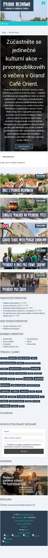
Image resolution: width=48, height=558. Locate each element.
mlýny (11, 373)
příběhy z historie (18, 385)
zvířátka (5, 406)
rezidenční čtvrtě (33, 385)
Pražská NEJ (7, 339)
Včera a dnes (31, 344)
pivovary (19, 379)
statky (3, 397)
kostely (35, 368)
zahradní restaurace (16, 401)
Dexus (27, 530)
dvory (34, 358)
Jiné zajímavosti (32, 339)
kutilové (4, 373)
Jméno (6, 431)
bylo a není (24, 358)
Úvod (4, 32)
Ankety (29, 341)
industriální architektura (32, 363)
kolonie (26, 369)
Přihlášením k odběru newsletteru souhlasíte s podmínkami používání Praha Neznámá (22, 445)
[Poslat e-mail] (6, 536)
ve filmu (21, 397)
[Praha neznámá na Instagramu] (8, 539)
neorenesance (21, 373)
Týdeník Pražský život (10, 346)
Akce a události (8, 341)
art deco (4, 358)
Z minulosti (7, 344)
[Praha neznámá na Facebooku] (15, 536)
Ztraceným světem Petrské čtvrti (14, 308)
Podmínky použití (24, 533)
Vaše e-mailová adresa (12, 438)
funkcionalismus (8, 363)
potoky (28, 378)
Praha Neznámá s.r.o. (26, 514)
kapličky (4, 369)
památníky (38, 373)
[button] (21, 149)
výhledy (4, 401)
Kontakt (24, 527)
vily (42, 397)
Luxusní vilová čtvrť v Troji (12, 305)
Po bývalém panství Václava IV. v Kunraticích (18, 310)
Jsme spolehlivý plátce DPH (23, 520)
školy (21, 406)
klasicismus (15, 368)
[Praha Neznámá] (16, 5)
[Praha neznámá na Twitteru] (26, 536)
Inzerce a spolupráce (24, 524)
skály (32, 391)
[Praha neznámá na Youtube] (36, 536)
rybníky (5, 391)
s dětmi (15, 391)
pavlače (11, 379)
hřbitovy (20, 363)
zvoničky (36, 401)
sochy (39, 391)
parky (3, 379)
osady (30, 373)
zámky (14, 406)
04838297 (19, 517)
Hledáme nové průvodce (11, 303)
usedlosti (12, 397)
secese (24, 391)
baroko (12, 358)
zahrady (28, 401)
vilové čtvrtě (32, 397)
